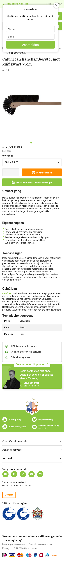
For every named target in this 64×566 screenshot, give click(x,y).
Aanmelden (30, 44)
